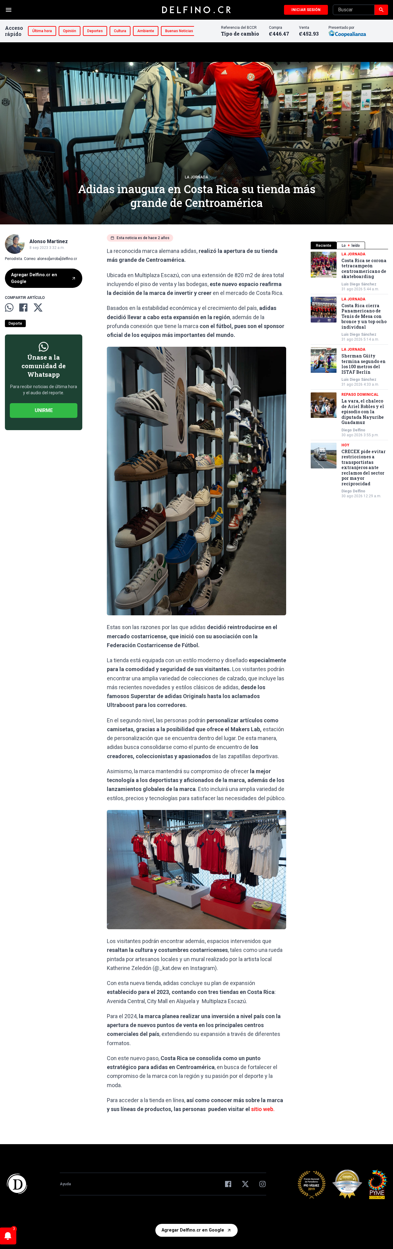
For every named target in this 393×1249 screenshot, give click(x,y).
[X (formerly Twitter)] (245, 1184)
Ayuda (65, 1184)
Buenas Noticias (179, 31)
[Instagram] (262, 1184)
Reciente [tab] (323, 245)
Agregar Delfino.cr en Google (34, 278)
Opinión (69, 31)
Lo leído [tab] (351, 245)
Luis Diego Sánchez (358, 284)
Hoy (345, 445)
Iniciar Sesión (306, 10)
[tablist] (349, 245)
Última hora (42, 31)
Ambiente (145, 31)
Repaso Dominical (360, 395)
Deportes (95, 31)
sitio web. (262, 1109)
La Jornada (196, 177)
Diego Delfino (353, 430)
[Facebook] (228, 1184)
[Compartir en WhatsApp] (9, 307)
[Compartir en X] (38, 307)
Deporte (15, 323)
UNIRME (44, 410)
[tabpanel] (349, 375)
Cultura (120, 31)
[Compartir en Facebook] (23, 307)
